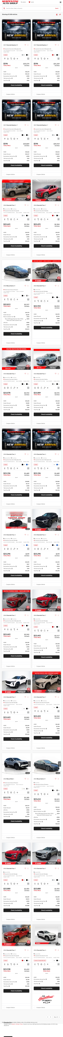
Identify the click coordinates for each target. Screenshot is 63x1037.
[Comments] (28, 59)
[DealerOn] (8, 1022)
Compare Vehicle (10, 94)
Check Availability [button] (16, 85)
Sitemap (17, 1024)
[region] (16, 76)
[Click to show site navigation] (60, 2)
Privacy (21, 1024)
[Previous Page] (47, 1017)
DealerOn (13, 1024)
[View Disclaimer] (17, 58)
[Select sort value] (59, 14)
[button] (29, 30)
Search (56, 8)
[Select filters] (57, 14)
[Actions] (28, 45)
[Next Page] (50, 1017)
